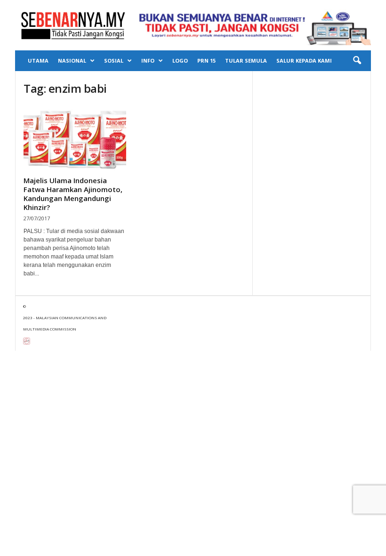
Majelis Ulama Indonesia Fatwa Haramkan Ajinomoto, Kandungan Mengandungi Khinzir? (73, 194)
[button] (356, 60)
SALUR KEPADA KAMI (304, 60)
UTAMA (38, 60)
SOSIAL (113, 60)
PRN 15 (206, 60)
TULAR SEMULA (246, 60)
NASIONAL (72, 60)
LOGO (180, 60)
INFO (147, 60)
